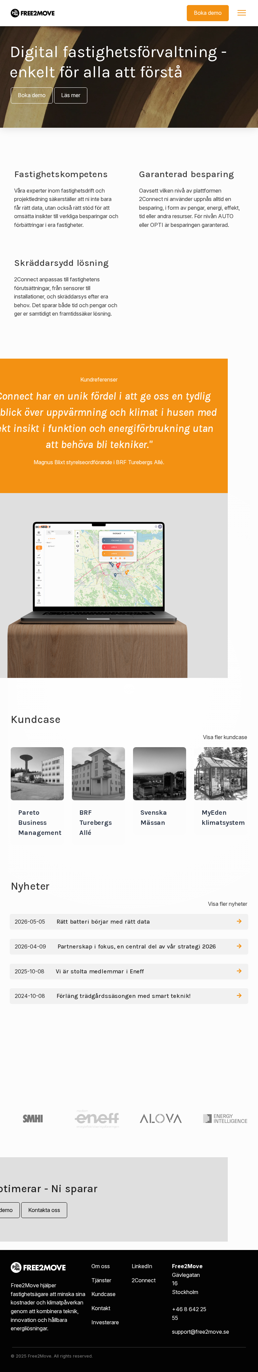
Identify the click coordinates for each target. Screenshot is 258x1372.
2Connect (144, 1280)
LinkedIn (142, 1266)
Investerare (105, 1322)
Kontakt (100, 1308)
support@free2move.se (200, 1331)
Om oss (100, 1266)
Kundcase (103, 1294)
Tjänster (101, 1280)
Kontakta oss (44, 1210)
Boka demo (208, 12)
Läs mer (70, 95)
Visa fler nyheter (227, 903)
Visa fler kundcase (225, 737)
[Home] (32, 13)
